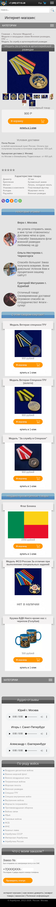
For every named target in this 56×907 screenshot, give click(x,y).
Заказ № (9, 860)
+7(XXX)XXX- (12, 869)
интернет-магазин (12, 893)
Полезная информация (37, 896)
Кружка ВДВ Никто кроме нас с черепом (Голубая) (28, 620)
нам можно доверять (33, 893)
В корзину (21, 365)
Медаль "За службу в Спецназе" (28, 438)
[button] (52, 10)
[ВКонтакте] (7, 201)
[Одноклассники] (11, 201)
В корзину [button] (17, 121)
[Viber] (3, 201)
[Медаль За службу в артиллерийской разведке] (28, 72)
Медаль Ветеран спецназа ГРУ (28, 325)
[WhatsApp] (20, 201)
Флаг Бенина (28, 506)
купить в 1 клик (28, 128)
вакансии (19, 896)
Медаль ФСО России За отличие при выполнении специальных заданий (28, 563)
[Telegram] (16, 201)
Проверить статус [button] (15, 880)
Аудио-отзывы (28, 700)
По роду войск (28, 763)
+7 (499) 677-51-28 (17, 3)
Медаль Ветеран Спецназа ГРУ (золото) (28, 381)
